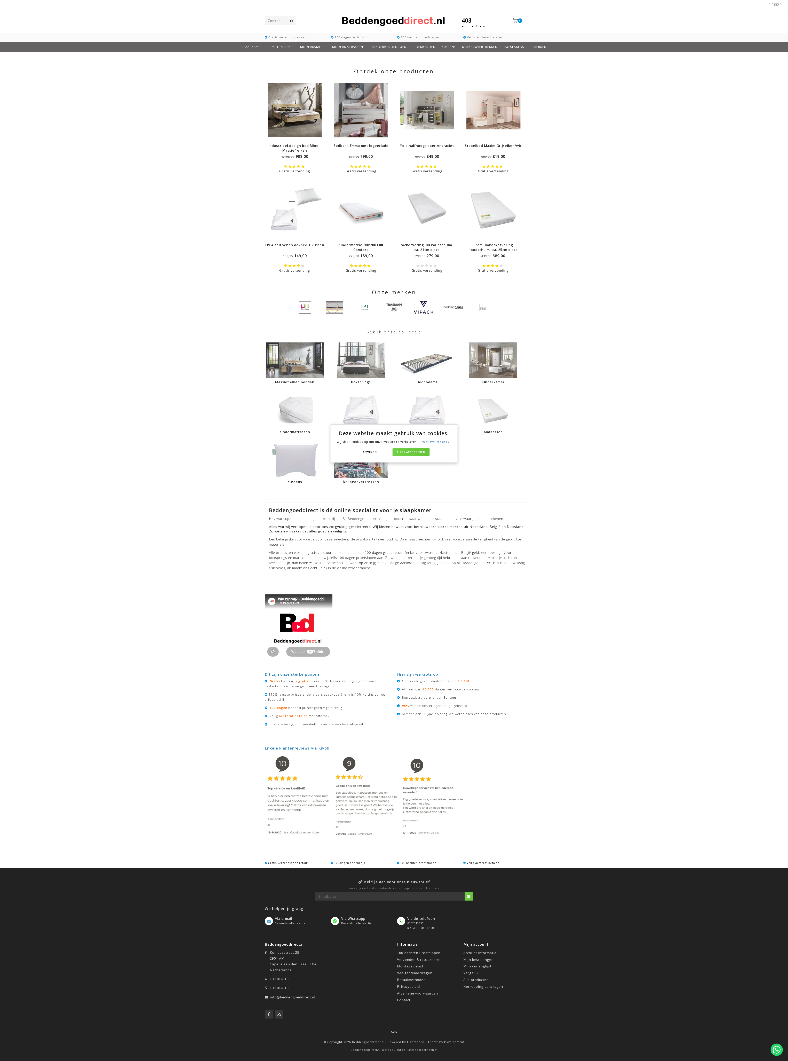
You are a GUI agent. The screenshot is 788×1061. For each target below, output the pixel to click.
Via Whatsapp (353, 918)
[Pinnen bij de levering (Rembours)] (394, 1032)
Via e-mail (283, 918)
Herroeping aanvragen (483, 986)
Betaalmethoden (411, 979)
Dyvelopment (454, 1042)
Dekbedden (425, 47)
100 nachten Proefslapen (418, 953)
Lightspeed (415, 1042)
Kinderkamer (311, 47)
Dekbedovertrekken (479, 47)
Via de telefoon (421, 918)
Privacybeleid (408, 986)
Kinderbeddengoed (389, 47)
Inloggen (775, 4)
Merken (539, 47)
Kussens (449, 47)
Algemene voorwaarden (417, 993)
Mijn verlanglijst (477, 966)
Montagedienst (410, 966)
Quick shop (296, 144)
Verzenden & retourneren (419, 959)
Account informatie (479, 953)
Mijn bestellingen (478, 959)
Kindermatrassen (347, 47)
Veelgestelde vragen (414, 973)
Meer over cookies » (435, 442)
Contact (403, 1000)
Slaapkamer (252, 47)
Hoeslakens (514, 47)
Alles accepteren (411, 452)
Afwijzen (370, 452)
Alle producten (476, 979)
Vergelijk (471, 973)
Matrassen (281, 47)
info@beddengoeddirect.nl (292, 997)
